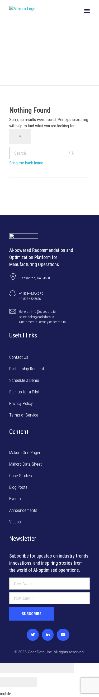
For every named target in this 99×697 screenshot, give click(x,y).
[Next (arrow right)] (27, 682)
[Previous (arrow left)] (9, 682)
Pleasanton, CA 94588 (35, 278)
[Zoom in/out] (64, 668)
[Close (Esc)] (9, 668)
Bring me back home (26, 162)
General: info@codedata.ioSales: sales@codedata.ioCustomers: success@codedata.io (42, 317)
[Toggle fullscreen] (46, 668)
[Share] (27, 668)
